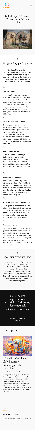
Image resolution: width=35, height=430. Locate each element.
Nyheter (21, 372)
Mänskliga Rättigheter (11, 414)
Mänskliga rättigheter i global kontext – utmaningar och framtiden (15, 363)
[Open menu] (31, 6)
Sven (15, 372)
